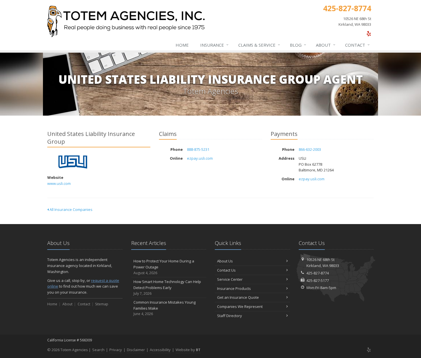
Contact (357, 45)
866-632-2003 (310, 149)
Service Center (230, 279)
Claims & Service (259, 45)
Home (182, 45)
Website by (188, 349)
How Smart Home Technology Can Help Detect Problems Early (167, 287)
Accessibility (160, 349)
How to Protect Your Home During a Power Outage (163, 266)
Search (98, 349)
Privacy (115, 349)
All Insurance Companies (71, 209)
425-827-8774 (317, 273)
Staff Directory (229, 315)
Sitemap (101, 304)
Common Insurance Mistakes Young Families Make (164, 308)
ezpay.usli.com (200, 158)
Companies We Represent (240, 306)
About (325, 45)
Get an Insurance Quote (238, 297)
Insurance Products (234, 288)
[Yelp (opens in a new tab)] (369, 33)
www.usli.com (59, 183)
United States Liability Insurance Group (73, 162)
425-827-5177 (317, 280)
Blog (298, 45)
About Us (225, 261)
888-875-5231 (198, 149)
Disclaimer (136, 349)
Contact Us (226, 270)
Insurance (214, 45)
